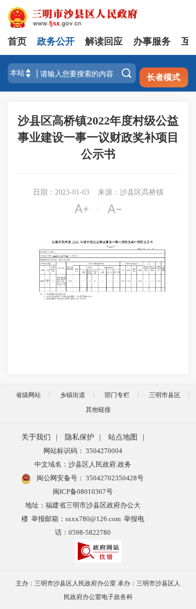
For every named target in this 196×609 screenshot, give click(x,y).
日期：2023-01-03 (61, 192)
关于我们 (36, 437)
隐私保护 (79, 437)
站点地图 (122, 437)
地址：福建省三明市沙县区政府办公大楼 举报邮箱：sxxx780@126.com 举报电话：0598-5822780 (82, 518)
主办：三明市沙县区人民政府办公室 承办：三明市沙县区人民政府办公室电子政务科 (98, 590)
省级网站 (28, 395)
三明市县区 (164, 395)
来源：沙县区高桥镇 (131, 192)
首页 (17, 41)
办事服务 (152, 41)
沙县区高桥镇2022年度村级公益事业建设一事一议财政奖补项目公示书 (98, 137)
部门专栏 (117, 395)
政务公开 (56, 41)
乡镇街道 (72, 395)
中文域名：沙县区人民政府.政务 (82, 464)
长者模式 (163, 77)
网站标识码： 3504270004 (82, 451)
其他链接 (98, 409)
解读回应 (104, 41)
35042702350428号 (114, 478)
